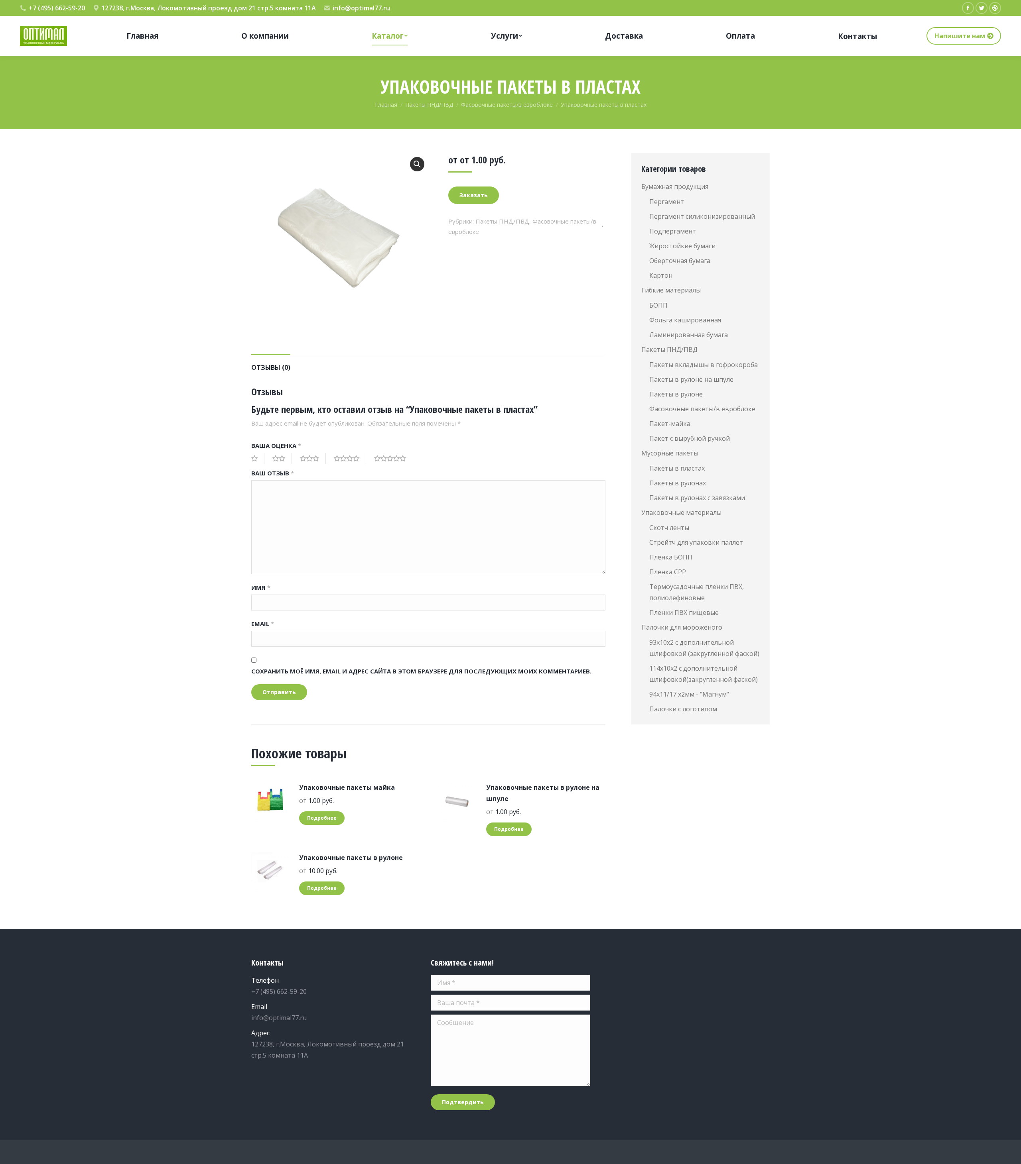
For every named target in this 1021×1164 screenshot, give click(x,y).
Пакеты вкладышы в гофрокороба (703, 364)
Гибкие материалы (671, 290)
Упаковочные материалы (681, 512)
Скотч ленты (669, 527)
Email (262, 624)
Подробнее (322, 818)
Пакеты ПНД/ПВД (502, 221)
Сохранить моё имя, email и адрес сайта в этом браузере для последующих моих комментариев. (421, 671)
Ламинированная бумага (688, 334)
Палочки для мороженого (681, 627)
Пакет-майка (669, 423)
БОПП (658, 305)
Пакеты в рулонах (677, 483)
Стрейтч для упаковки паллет (696, 542)
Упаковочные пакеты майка (347, 787)
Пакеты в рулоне (676, 394)
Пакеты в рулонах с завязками (697, 497)
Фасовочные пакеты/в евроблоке (702, 408)
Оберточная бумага (679, 260)
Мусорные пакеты (669, 453)
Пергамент (666, 201)
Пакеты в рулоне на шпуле (691, 379)
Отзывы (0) (270, 367)
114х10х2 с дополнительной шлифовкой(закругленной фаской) (703, 674)
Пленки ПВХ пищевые (684, 612)
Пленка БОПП (670, 557)
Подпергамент (672, 231)
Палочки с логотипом (683, 709)
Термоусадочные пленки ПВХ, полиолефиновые (696, 592)
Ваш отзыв (272, 473)
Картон (660, 275)
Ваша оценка (276, 446)
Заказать (473, 195)
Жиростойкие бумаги (682, 245)
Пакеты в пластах (677, 468)
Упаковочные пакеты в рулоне (351, 857)
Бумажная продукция (674, 186)
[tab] (270, 363)
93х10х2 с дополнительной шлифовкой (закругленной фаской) (704, 648)
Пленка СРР (667, 571)
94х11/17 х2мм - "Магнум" (689, 694)
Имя (260, 587)
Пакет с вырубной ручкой (689, 438)
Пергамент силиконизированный (702, 216)
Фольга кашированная (685, 320)
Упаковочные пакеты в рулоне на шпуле (542, 793)
